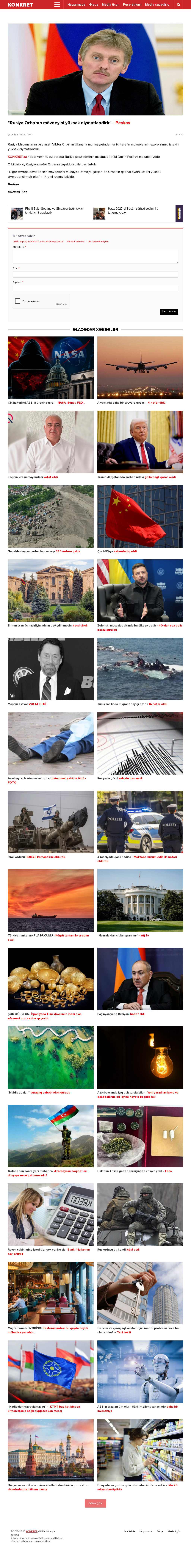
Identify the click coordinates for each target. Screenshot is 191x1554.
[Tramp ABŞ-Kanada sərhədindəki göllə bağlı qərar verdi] (140, 442)
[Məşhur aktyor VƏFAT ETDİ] (51, 669)
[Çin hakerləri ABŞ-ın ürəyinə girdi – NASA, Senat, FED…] (51, 367)
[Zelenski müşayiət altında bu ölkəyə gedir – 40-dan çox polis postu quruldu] (140, 590)
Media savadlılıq (157, 4)
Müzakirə (18, 247)
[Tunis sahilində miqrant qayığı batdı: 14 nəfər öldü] (140, 669)
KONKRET (31, 1531)
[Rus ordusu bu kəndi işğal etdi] (140, 1214)
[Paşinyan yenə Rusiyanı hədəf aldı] (140, 979)
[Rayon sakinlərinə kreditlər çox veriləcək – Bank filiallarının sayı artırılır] (51, 1214)
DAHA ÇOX (95, 1503)
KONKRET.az (17, 157)
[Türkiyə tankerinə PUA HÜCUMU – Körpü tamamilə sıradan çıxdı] (51, 900)
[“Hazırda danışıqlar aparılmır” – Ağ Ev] (140, 900)
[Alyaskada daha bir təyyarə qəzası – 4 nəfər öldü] (140, 367)
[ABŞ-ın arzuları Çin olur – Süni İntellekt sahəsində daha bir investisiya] (140, 1371)
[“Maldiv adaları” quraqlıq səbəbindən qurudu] (51, 1057)
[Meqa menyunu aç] (57, 4)
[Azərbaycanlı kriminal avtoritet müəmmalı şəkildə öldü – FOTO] (51, 743)
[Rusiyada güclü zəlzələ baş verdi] (140, 743)
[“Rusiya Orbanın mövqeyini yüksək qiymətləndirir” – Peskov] (95, 69)
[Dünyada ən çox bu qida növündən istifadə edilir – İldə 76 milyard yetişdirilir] (140, 1450)
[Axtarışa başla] (178, 4)
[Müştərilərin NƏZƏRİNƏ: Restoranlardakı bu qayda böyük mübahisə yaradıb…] (51, 1293)
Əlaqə (93, 4)
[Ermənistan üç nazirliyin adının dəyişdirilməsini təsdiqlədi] (51, 590)
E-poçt (17, 282)
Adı (15, 268)
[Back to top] (181, 1544)
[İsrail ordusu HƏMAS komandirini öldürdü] (51, 822)
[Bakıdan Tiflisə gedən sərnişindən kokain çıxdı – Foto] (140, 1136)
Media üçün (110, 4)
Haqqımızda (76, 4)
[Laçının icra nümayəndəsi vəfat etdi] (51, 442)
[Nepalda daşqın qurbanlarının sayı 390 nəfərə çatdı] (51, 516)
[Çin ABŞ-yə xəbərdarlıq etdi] (140, 516)
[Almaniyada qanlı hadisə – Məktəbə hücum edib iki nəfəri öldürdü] (140, 822)
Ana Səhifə (129, 1531)
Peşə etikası (132, 4)
